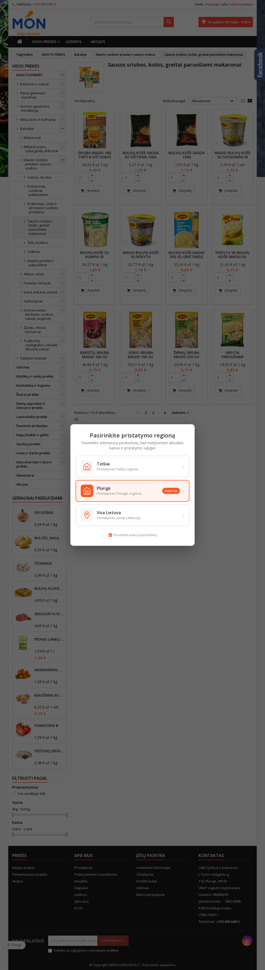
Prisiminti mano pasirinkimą (135, 535)
